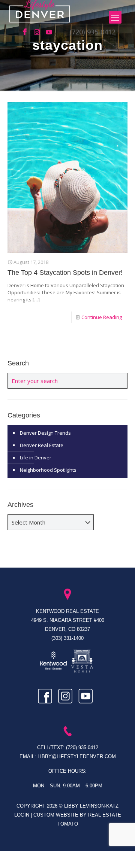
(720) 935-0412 (92, 31)
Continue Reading (101, 317)
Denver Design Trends (45, 432)
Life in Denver (35, 457)
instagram (38, 32)
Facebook (27, 32)
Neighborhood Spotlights (48, 469)
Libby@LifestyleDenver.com (77, 756)
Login (22, 815)
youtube (49, 32)
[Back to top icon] (120, 836)
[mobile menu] (115, 17)
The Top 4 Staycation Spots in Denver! (65, 272)
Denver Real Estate (41, 445)
